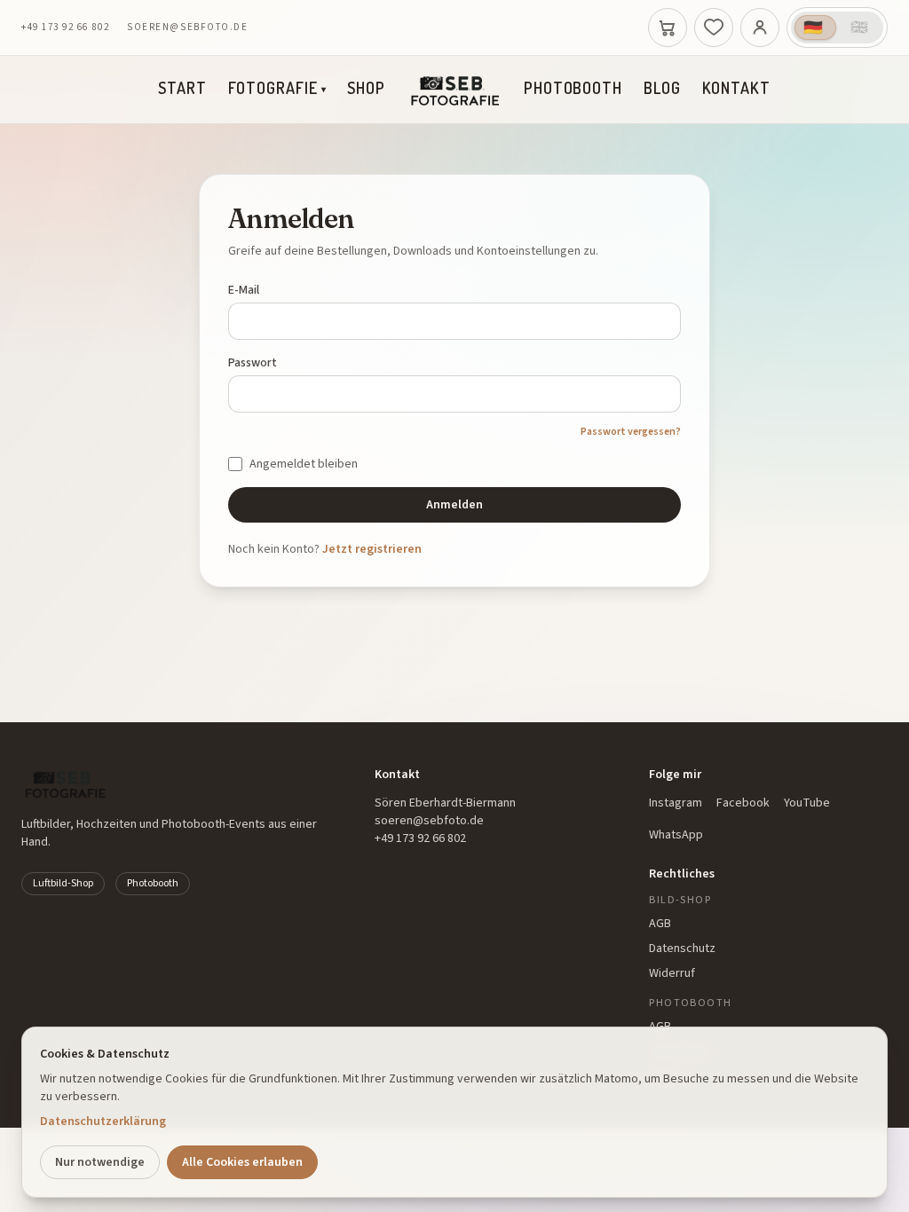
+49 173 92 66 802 (65, 27)
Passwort (252, 363)
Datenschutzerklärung (103, 1121)
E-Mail (243, 290)
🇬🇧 (860, 27)
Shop (366, 88)
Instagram (675, 803)
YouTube (807, 803)
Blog (662, 88)
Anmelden (454, 505)
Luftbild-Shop (63, 883)
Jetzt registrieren (372, 549)
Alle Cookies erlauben (242, 1162)
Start (182, 88)
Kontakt (736, 88)
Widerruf (672, 973)
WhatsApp (676, 835)
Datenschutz (682, 948)
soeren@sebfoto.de (187, 27)
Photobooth (573, 88)
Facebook (743, 803)
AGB (660, 924)
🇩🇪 (814, 27)
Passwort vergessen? (631, 431)
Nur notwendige (100, 1162)
